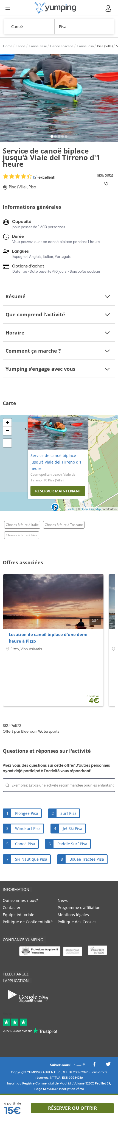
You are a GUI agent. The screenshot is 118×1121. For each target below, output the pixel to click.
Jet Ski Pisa (72, 828)
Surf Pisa (68, 813)
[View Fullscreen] (7, 443)
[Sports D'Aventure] (55, 7)
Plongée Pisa (26, 813)
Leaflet (71, 509)
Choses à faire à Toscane (64, 524)
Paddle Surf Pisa (72, 843)
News (63, 900)
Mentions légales (73, 914)
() (43, 177)
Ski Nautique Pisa (31, 859)
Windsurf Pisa (28, 828)
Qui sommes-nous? (20, 900)
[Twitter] (108, 1065)
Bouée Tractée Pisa (86, 859)
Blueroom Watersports (40, 732)
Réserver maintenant (58, 490)
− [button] (7, 430)
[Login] (109, 8)
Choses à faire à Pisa (22, 535)
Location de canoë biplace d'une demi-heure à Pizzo (49, 638)
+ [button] (7, 422)
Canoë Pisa (25, 843)
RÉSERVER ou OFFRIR (72, 1108)
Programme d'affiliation (79, 907)
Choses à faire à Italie (22, 524)
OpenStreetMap (91, 509)
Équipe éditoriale (18, 914)
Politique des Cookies (77, 921)
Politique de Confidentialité (28, 921)
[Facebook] (94, 1065)
